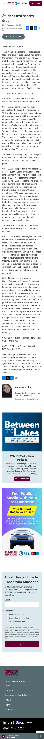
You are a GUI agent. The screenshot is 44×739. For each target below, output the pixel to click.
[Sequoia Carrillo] (7, 391)
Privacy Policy (9, 690)
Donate (37, 3)
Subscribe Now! (22, 478)
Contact (7, 685)
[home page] (17, 3)
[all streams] (41, 736)
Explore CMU (9, 709)
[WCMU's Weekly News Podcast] (22, 432)
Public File (8, 700)
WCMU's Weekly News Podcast (22, 458)
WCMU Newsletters (17, 621)
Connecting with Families (19, 618)
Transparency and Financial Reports (17, 695)
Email (7, 600)
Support (7, 705)
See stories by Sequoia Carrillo (28, 399)
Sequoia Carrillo (15, 25)
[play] (3, 736)
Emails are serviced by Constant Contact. (19, 636)
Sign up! (22, 644)
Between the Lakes (16, 614)
